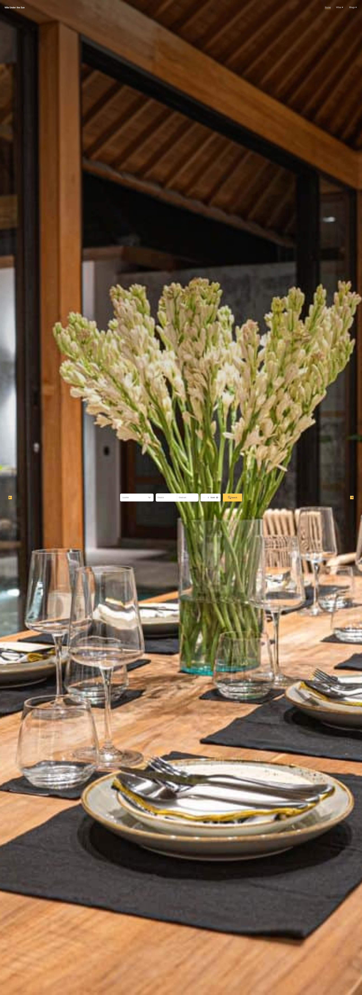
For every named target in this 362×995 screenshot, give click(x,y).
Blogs (353, 7)
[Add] (217, 497)
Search (234, 497)
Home (328, 7)
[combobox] (137, 497)
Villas (339, 7)
